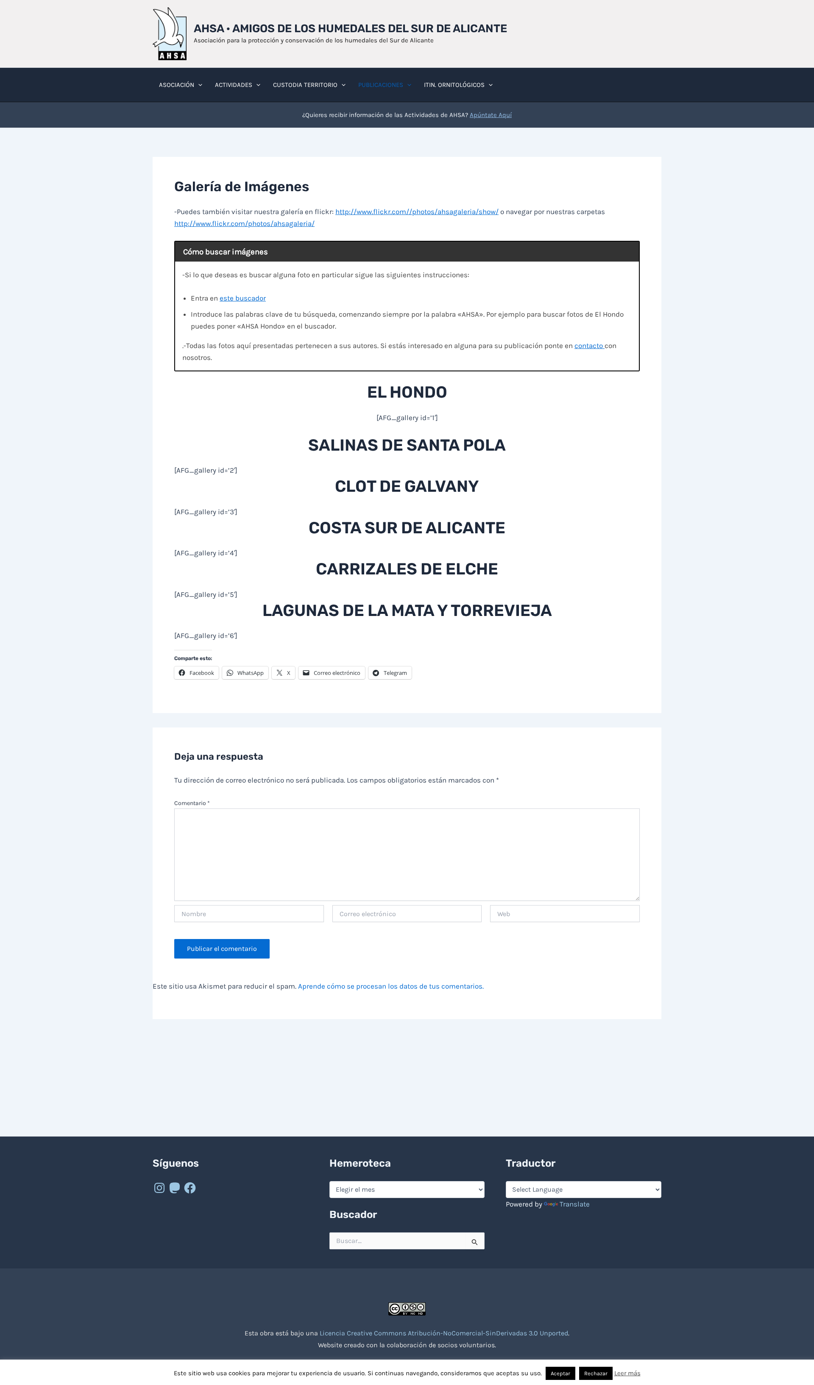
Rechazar (596, 1373)
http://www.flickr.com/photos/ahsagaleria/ (244, 223)
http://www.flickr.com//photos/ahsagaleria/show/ (417, 211)
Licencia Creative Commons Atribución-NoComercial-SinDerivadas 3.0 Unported (444, 1333)
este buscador (243, 298)
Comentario (192, 803)
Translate (575, 1204)
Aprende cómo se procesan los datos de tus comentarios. (391, 986)
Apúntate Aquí (491, 115)
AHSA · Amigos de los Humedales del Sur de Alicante (350, 28)
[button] (198, 85)
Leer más (627, 1373)
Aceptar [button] (560, 1373)
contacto (589, 345)
